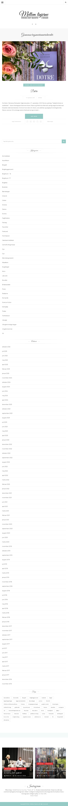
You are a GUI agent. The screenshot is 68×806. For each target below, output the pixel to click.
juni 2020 (5, 537)
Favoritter (5, 227)
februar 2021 (6, 515)
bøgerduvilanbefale (20, 701)
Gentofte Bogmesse (8, 245)
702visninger (50, 121)
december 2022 (7, 444)
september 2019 (7, 555)
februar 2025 (6, 369)
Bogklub (4, 182)
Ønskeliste (6, 720)
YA (3, 333)
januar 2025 (5, 373)
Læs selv (5, 276)
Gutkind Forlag (7, 707)
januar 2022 (5, 489)
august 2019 (6, 559)
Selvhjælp (5, 307)
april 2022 (5, 475)
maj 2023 (5, 431)
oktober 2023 (6, 409)
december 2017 (7, 626)
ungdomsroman (27, 716)
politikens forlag (34, 713)
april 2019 (5, 568)
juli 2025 (4, 351)
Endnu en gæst (46, 773)
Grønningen (55, 704)
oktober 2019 (6, 551)
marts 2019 (5, 573)
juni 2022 (5, 466)
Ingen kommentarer (16, 121)
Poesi (4, 289)
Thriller (4, 311)
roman (43, 713)
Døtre (34, 91)
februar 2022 (6, 484)
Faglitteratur (6, 218)
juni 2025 (5, 355)
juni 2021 (4, 502)
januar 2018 (5, 622)
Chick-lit (4, 196)
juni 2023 (5, 426)
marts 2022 (5, 480)
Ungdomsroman (7, 329)
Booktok (4, 187)
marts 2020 (5, 542)
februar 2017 (6, 670)
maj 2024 (5, 395)
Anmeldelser (6, 156)
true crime (6, 716)
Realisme (5, 293)
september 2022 (7, 457)
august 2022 (6, 462)
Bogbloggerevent (7, 169)
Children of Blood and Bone (10, 704)
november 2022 (7, 449)
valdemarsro (37, 716)
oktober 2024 (6, 382)
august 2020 (6, 533)
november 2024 (7, 378)
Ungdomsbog (16, 716)
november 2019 (7, 546)
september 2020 (7, 528)
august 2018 (6, 590)
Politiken (24, 713)
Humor (45, 707)
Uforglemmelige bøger (9, 324)
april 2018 (5, 608)
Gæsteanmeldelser (8, 240)
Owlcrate (16, 713)
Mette (40, 97)
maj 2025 (5, 360)
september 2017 (7, 639)
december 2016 (7, 679)
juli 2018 (4, 595)
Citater (4, 200)
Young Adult (60, 716)
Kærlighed (50, 710)
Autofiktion (5, 160)
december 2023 (7, 404)
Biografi (4, 165)
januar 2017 (5, 675)
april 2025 (5, 364)
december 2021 (7, 493)
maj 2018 (5, 604)
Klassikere (5, 262)
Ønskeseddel (6, 284)
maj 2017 (5, 657)
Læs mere (34, 116)
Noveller (4, 280)
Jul (4, 710)
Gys (3, 249)
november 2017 (7, 630)
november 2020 (7, 524)
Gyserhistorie (26, 707)
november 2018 (7, 582)
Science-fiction (6, 302)
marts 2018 (5, 613)
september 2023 (7, 413)
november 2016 (7, 684)
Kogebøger (5, 267)
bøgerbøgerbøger (8, 701)
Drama (27, 85)
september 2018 (7, 586)
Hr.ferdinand (37, 707)
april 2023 (5, 435)
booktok (44, 697)
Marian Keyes (7, 713)
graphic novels (45, 704)
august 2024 (6, 387)
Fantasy (4, 222)
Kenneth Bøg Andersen (14, 710)
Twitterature (6, 315)
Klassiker (26, 710)
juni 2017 (5, 653)
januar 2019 (5, 577)
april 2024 (5, 400)
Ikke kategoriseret (36, 85)
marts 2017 (5, 666)
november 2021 (7, 497)
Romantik (5, 298)
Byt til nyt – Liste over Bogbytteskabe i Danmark (17, 770)
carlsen (40, 701)
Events (4, 214)
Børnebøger (6, 191)
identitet (53, 707)
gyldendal (17, 707)
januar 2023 (5, 440)
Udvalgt (4, 320)
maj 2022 (5, 471)
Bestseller (16, 697)
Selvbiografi (60, 713)
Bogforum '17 (6, 178)
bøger (50, 697)
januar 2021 (5, 520)
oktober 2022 (6, 453)
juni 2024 (5, 391)
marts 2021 (5, 511)
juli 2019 (4, 564)
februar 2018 (6, 617)
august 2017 (6, 644)
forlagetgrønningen (33, 704)
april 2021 (5, 506)
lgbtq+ (57, 710)
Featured (5, 231)
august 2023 (6, 418)
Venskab (46, 716)
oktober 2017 (6, 635)
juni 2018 (5, 599)
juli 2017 (4, 648)
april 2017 (5, 661)
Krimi (3, 271)
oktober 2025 (6, 347)
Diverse (4, 205)
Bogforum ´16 (6, 174)
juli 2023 (4, 422)
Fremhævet (6, 236)
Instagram (61, 707)
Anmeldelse (7, 697)
